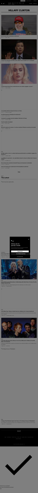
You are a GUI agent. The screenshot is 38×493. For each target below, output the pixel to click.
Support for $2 (19, 251)
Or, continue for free (20, 256)
